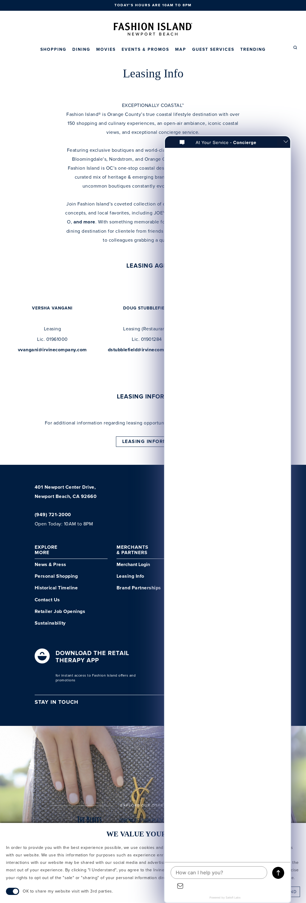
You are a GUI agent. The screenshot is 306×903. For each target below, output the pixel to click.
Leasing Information (153, 442)
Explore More (46, 550)
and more (84, 222)
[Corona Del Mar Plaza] (141, 822)
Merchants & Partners (133, 550)
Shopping (53, 49)
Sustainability (50, 623)
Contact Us (47, 600)
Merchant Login (133, 565)
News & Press (50, 565)
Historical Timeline (56, 588)
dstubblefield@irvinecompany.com (147, 350)
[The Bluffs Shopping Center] (89, 822)
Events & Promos (145, 49)
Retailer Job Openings (60, 611)
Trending (253, 49)
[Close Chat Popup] (285, 142)
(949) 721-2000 (53, 515)
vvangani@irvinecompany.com (52, 350)
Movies (106, 49)
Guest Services (213, 49)
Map (180, 49)
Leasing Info (130, 576)
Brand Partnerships (139, 588)
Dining (81, 49)
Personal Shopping (56, 576)
